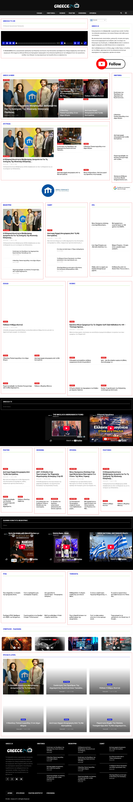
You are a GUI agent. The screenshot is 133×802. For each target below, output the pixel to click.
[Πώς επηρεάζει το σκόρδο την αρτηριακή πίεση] (12, 584)
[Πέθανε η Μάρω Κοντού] (95, 88)
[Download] (81, 43)
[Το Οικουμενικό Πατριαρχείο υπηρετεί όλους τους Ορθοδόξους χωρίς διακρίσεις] (76, 495)
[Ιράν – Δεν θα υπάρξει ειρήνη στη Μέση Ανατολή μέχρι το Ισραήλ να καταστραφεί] (115, 348)
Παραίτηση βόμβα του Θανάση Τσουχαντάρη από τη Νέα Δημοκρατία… (56, 777)
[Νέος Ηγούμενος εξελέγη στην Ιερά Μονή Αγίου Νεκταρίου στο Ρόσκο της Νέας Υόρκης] (101, 215)
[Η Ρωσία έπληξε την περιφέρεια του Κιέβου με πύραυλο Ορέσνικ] (84, 376)
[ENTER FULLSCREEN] (85, 43)
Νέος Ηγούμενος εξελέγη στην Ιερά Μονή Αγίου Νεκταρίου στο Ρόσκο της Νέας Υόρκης (83, 474)
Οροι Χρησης (20, 793)
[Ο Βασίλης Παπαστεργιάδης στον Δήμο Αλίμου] (70, 108)
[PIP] (78, 43)
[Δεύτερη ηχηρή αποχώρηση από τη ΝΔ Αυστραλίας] (95, 108)
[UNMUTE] (62, 43)
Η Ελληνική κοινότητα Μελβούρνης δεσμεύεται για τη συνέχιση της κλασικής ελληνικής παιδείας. (30, 109)
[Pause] (10, 43)
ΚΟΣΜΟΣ (62, 13)
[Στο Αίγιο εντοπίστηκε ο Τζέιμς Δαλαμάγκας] (51, 251)
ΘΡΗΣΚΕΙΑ (92, 13)
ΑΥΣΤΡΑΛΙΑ (6, 80)
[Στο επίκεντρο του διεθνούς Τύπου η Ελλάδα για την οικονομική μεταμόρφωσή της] (42, 495)
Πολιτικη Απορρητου (35, 793)
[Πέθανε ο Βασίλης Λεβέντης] (24, 493)
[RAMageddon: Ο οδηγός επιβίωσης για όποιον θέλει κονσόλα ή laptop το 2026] (79, 584)
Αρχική (10, 793)
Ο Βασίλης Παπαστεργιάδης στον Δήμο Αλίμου (69, 112)
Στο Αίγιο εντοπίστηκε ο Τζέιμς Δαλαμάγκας (70, 249)
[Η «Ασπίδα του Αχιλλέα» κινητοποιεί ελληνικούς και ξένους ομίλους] (57, 495)
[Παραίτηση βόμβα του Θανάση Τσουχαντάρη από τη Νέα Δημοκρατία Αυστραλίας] (122, 148)
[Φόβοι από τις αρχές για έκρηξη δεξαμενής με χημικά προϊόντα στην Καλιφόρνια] (101, 259)
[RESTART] (3, 43)
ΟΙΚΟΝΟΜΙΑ (82, 13)
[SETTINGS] (75, 43)
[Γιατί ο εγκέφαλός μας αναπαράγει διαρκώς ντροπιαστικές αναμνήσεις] (33, 584)
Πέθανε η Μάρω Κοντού (94, 96)
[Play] (14, 647)
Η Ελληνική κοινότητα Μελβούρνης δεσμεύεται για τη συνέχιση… (86, 749)
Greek (95, 20)
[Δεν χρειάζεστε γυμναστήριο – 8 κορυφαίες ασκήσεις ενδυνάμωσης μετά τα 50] (53, 584)
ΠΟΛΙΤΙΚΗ (72, 13)
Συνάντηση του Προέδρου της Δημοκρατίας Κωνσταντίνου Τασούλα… (55, 749)
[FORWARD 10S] (13, 43)
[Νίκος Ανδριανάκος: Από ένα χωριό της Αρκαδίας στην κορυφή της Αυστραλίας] (96, 162)
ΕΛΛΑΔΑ (39, 13)
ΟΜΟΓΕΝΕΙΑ (51, 13)
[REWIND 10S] (6, 43)
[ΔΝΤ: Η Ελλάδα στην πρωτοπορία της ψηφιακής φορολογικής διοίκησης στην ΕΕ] (50, 462)
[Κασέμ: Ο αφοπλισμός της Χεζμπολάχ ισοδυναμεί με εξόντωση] (115, 376)
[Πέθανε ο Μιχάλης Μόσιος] (49, 374)
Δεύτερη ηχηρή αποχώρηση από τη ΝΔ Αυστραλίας (94, 112)
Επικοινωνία (51, 793)
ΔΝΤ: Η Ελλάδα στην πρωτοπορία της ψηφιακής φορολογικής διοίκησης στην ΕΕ (49, 474)
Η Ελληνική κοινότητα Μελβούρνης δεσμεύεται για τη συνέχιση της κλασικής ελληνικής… (25, 160)
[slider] (36, 43)
